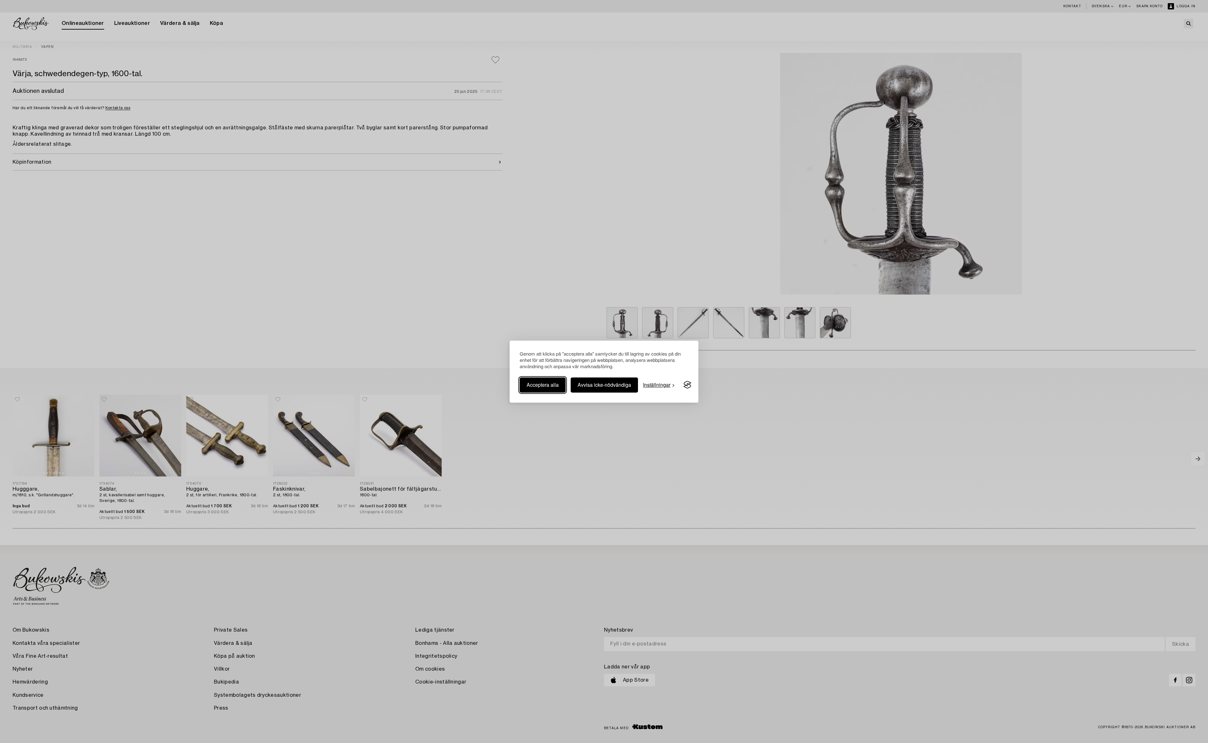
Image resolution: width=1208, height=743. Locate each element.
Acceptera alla (543, 384)
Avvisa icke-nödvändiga (604, 384)
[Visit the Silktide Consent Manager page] (687, 384)
